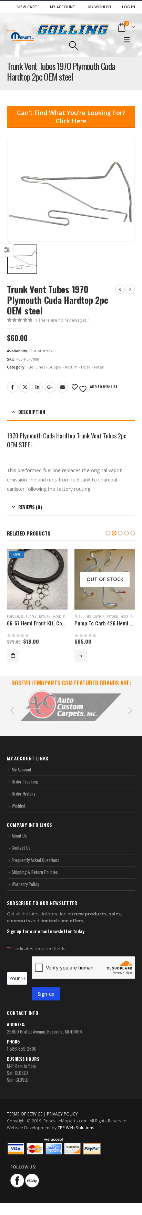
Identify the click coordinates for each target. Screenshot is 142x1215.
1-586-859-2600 (22, 1040)
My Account (62, 6)
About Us (19, 827)
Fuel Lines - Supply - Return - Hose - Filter (65, 367)
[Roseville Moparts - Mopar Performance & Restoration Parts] (20, 35)
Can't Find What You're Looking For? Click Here (71, 116)
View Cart (27, 6)
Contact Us (21, 839)
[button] (108, 533)
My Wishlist (100, 6)
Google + (49, 387)
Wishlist (19, 797)
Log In (128, 6)
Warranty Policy (25, 876)
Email (62, 387)
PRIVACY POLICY (62, 1105)
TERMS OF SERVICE (24, 1105)
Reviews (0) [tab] (30, 506)
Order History (23, 785)
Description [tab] (31, 411)
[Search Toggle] (73, 45)
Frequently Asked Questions (35, 851)
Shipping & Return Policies (35, 864)
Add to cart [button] (13, 656)
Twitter (24, 387)
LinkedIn (37, 387)
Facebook (12, 387)
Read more (80, 656)
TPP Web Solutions (76, 1119)
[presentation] (12, 705)
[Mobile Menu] (126, 40)
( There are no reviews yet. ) (62, 320)
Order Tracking (25, 773)
